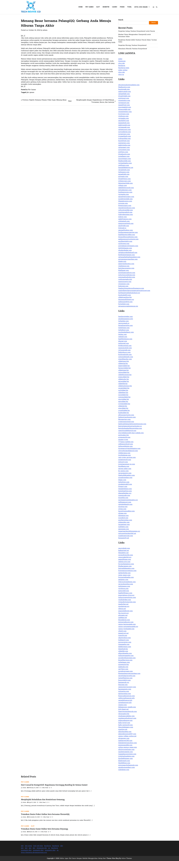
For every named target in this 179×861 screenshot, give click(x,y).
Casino (114, 7)
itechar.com (122, 334)
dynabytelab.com (124, 96)
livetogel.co (122, 228)
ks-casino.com (123, 471)
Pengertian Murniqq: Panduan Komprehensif (132, 45)
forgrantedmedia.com (126, 577)
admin (45, 30)
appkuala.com (123, 667)
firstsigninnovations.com (127, 571)
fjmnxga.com (123, 685)
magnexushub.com (125, 348)
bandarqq (121, 66)
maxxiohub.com (124, 123)
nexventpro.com (124, 143)
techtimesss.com (124, 586)
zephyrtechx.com (124, 145)
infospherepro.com (125, 190)
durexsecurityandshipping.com (129, 449)
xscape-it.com (123, 440)
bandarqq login (123, 68)
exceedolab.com (123, 174)
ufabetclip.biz (123, 364)
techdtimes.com (123, 328)
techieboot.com (123, 330)
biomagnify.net (123, 538)
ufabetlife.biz (122, 384)
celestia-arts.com (124, 562)
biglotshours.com (124, 352)
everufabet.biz (123, 408)
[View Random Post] (153, 7)
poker (120, 59)
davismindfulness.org (126, 300)
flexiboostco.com (124, 87)
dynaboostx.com (124, 154)
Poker (122, 7)
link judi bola (38, 846)
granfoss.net (122, 729)
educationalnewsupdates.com (128, 85)
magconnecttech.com (125, 223)
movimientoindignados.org (128, 500)
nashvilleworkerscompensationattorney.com (134, 291)
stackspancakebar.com (126, 716)
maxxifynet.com (124, 105)
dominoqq (121, 61)
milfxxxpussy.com (124, 502)
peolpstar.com (123, 580)
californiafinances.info (126, 698)
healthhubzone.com (125, 339)
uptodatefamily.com (125, 504)
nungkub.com (123, 518)
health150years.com (125, 593)
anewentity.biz (123, 665)
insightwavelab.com (125, 199)
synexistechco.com (125, 112)
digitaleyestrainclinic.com (127, 743)
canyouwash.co (123, 323)
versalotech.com (124, 170)
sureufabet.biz (123, 395)
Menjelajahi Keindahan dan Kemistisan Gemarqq (43, 799)
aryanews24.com (124, 437)
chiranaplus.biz (123, 714)
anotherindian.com (125, 520)
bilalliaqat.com (123, 270)
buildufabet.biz (123, 413)
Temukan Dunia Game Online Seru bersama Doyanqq (44, 829)
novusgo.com (123, 203)
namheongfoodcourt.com (127, 718)
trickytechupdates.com (126, 756)
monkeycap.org (123, 606)
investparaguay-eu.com (126, 464)
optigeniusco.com (124, 130)
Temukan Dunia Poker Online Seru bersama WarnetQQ (45, 814)
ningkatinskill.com (125, 484)
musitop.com (122, 507)
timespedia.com (123, 644)
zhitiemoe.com (123, 516)
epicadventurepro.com (126, 197)
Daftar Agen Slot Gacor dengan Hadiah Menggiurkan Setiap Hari (83, 858)
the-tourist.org (123, 613)
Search (120, 20)
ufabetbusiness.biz (124, 375)
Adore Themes (126, 858)
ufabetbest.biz (123, 393)
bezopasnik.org (123, 682)
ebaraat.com (122, 341)
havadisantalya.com (125, 326)
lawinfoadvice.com (125, 491)
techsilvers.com (123, 482)
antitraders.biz (123, 435)
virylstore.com (123, 589)
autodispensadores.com (126, 273)
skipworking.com (124, 638)
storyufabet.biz (123, 399)
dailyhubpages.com (125, 248)
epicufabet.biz (123, 402)
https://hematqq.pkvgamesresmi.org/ (34, 852)
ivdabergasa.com (124, 453)
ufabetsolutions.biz (125, 386)
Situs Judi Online (141, 7)
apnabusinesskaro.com (126, 767)
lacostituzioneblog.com (126, 511)
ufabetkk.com (123, 651)
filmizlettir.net (123, 553)
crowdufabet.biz (124, 410)
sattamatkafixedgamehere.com (129, 257)
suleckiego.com (123, 770)
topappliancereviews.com (127, 754)
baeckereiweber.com (125, 317)
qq (49, 848)
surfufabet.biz (123, 390)
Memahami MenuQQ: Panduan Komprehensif (132, 49)
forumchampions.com (126, 564)
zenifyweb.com (123, 226)
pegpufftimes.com (124, 559)
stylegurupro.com (124, 181)
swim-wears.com (124, 575)
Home (80, 7)
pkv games (30, 92)
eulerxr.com (122, 217)
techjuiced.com (123, 343)
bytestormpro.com (124, 206)
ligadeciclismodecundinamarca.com (131, 288)
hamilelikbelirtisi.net (125, 168)
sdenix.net (122, 609)
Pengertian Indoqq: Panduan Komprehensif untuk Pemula (136, 31)
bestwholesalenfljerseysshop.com (130, 428)
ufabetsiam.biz (123, 370)
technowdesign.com (125, 446)
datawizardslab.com (125, 183)
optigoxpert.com (124, 147)
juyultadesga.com (124, 455)
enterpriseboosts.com (125, 622)
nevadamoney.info (125, 703)
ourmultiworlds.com (125, 555)
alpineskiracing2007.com (127, 734)
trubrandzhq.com (124, 139)
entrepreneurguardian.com (128, 259)
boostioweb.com (124, 89)
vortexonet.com (123, 103)
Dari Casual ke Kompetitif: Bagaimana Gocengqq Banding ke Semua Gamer (54, 785)
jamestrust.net (123, 633)
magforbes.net (123, 604)
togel (129, 7)
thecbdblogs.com (124, 763)
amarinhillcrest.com (125, 611)
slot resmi (28, 846)
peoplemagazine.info (125, 319)
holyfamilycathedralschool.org (129, 293)
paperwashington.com (126, 264)
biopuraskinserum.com (126, 696)
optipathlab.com (124, 94)
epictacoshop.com (124, 694)
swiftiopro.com (123, 165)
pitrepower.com (123, 738)
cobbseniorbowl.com (125, 444)
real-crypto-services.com (127, 457)
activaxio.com (123, 177)
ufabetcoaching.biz (125, 297)
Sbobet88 (106, 7)
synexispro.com (123, 284)
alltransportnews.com (126, 415)
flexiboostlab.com (124, 161)
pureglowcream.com (125, 671)
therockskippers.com (125, 727)
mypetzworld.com (124, 460)
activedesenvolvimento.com (128, 246)
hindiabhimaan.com (125, 758)
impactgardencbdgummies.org (129, 531)
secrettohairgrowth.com (126, 676)
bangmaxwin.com (124, 689)
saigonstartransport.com (127, 687)
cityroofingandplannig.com (128, 451)
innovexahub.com (124, 107)
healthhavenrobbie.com (126, 235)
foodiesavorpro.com (125, 192)
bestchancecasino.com (126, 268)
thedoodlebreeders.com (126, 475)
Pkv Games (89, 7)
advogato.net (123, 615)
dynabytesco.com (124, 179)
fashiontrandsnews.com (127, 417)
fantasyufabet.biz (124, 368)
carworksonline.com (125, 584)
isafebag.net (122, 618)
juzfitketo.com (123, 527)
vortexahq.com (123, 118)
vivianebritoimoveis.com (127, 602)
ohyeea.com (122, 513)
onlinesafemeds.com (125, 357)
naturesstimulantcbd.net (127, 533)
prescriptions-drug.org (126, 595)
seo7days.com (123, 669)
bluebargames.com (125, 566)
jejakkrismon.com (124, 647)
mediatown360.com (125, 741)
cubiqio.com (122, 185)
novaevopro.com (124, 134)
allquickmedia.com (125, 653)
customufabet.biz (124, 397)
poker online (122, 70)
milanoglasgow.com (125, 720)
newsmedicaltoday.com (126, 277)
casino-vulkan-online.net (127, 736)
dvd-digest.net (123, 709)
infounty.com (123, 462)
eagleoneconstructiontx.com (128, 239)
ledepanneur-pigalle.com (127, 707)
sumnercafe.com (124, 495)
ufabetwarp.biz (123, 361)
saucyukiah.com (124, 548)
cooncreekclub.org (124, 557)
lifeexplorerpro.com (125, 201)
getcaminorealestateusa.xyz (128, 306)
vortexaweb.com (124, 127)
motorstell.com (123, 591)
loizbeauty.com (123, 640)
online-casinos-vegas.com (127, 747)
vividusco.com (123, 116)
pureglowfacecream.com (127, 658)
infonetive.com (123, 691)
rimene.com (122, 705)
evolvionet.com (123, 98)
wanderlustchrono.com (126, 208)
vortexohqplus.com (125, 163)
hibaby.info (122, 262)
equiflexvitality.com (125, 241)
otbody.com (122, 631)
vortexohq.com (123, 194)
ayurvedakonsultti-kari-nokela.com (131, 433)
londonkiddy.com (124, 295)
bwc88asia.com (123, 466)
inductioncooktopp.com (126, 275)
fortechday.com (123, 304)
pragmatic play (26, 850)
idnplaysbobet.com (125, 250)
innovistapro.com (124, 159)
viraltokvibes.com (124, 600)
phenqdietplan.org (124, 493)
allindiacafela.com (124, 732)
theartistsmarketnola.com (127, 712)
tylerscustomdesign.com (127, 582)
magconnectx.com (124, 282)
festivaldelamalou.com (126, 568)
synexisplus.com (124, 101)
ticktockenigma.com (125, 215)
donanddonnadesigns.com (127, 237)
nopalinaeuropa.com (125, 536)
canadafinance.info (125, 700)
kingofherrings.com (125, 660)
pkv (22, 846)
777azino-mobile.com (125, 442)
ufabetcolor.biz (123, 379)
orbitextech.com (124, 221)
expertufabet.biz (124, 366)
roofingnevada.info (125, 279)
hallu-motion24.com (125, 725)
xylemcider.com (123, 522)
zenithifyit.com (123, 121)
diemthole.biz (123, 649)
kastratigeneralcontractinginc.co (130, 426)
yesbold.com (122, 337)
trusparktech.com (124, 136)
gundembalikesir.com (126, 332)
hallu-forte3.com (124, 723)
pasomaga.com (123, 529)
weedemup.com (123, 266)
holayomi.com (123, 286)
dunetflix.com (123, 498)
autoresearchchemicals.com (128, 765)
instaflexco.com (123, 156)
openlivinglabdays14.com (127, 431)
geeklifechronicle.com (126, 188)
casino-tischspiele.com (126, 629)
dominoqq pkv (42, 848)
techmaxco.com (123, 172)
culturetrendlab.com (125, 210)
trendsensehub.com (125, 212)
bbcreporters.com (124, 419)
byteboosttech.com (124, 346)
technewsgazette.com (126, 656)
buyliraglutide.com (125, 355)
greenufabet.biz (123, 377)
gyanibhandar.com (125, 359)
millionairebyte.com (125, 302)
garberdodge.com (124, 573)
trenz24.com (122, 635)
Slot (98, 7)
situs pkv (121, 63)
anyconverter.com (124, 642)
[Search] (156, 7)
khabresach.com (124, 761)
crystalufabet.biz (124, 404)
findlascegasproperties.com (128, 232)
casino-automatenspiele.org (128, 627)
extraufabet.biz (123, 381)
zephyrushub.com (124, 92)
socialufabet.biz (123, 388)
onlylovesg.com (123, 244)
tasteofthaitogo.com (125, 678)
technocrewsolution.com (127, 597)
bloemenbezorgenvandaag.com (129, 674)
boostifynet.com (124, 141)
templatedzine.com (125, 489)
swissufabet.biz (123, 372)
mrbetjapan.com (124, 662)
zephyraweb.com (124, 125)
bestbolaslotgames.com (126, 255)
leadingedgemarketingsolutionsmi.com (132, 424)
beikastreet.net (123, 551)
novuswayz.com (124, 150)
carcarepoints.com (124, 473)
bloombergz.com (124, 620)
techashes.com (123, 321)
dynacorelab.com (124, 109)
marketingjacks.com (125, 752)
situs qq (121, 75)
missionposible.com (125, 745)
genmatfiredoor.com (125, 230)
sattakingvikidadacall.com (127, 253)
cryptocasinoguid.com (126, 422)
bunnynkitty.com (124, 680)
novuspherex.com (124, 132)
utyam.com (122, 509)
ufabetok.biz (122, 406)
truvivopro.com (123, 114)
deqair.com (122, 480)
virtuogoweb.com (124, 350)
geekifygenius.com (125, 219)
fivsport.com (122, 487)
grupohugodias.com (125, 478)
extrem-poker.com (124, 469)
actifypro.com (123, 152)
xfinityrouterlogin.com (126, 750)
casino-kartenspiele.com (127, 624)
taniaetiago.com (124, 525)
